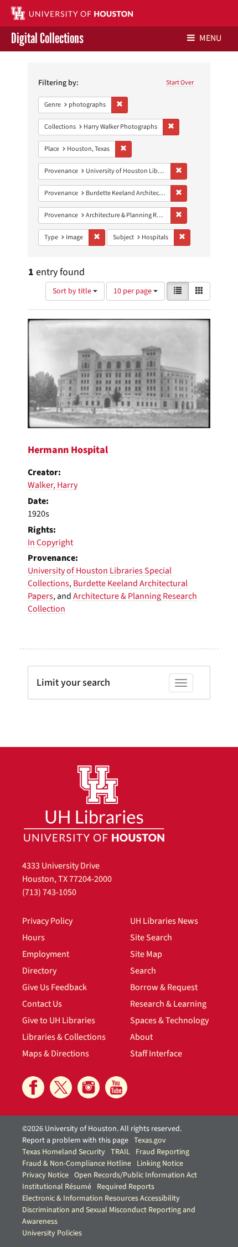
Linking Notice (160, 1163)
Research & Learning (168, 1004)
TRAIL (120, 1151)
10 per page (133, 291)
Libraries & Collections (64, 1037)
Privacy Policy (47, 921)
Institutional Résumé (56, 1186)
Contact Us (42, 1004)
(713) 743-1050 (49, 892)
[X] (61, 1087)
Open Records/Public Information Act (135, 1175)
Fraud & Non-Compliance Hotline (76, 1163)
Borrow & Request (164, 987)
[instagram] (88, 1087)
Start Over (180, 82)
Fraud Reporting (162, 1151)
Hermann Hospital (68, 450)
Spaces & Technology (169, 1020)
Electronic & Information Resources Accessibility (101, 1198)
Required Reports (125, 1186)
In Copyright (50, 542)
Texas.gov (150, 1140)
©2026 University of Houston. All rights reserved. (102, 1128)
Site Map (146, 954)
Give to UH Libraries (58, 1020)
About (141, 1037)
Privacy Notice (45, 1175)
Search (143, 971)
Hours (33, 938)
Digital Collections (47, 39)
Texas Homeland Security (63, 1151)
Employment (45, 954)
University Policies (52, 1233)
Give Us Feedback (54, 987)
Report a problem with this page (75, 1140)
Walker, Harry (52, 485)
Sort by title (73, 291)
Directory (39, 971)
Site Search (151, 938)
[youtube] (116, 1087)
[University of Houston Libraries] (94, 803)
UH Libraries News (164, 921)
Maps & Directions (55, 1054)
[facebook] (33, 1087)
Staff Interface (156, 1054)
